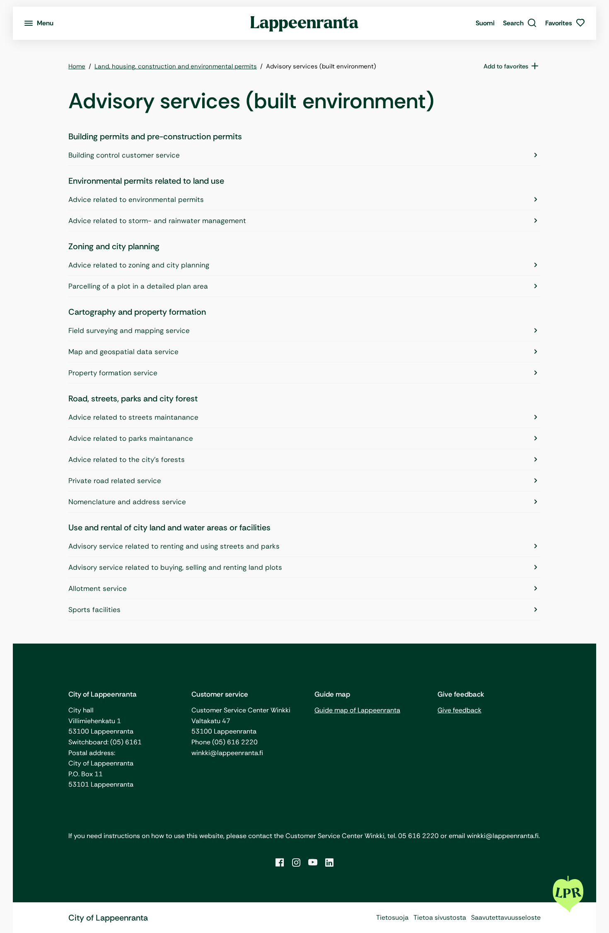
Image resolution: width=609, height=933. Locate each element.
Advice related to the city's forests (126, 459)
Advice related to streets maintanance (133, 417)
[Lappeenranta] (304, 23)
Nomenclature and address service (127, 501)
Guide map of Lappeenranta (357, 710)
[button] (520, 23)
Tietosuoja (392, 917)
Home (76, 66)
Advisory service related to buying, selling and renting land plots (175, 567)
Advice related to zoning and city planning (138, 265)
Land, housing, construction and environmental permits (175, 66)
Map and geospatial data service (123, 351)
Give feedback (459, 710)
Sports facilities (94, 609)
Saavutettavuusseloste (506, 917)
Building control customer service (124, 155)
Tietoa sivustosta (439, 917)
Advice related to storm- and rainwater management (157, 220)
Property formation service (112, 372)
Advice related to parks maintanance (130, 438)
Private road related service (114, 480)
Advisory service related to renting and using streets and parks (174, 546)
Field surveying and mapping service (129, 330)
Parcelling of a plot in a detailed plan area (138, 286)
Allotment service (97, 588)
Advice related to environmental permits (136, 199)
